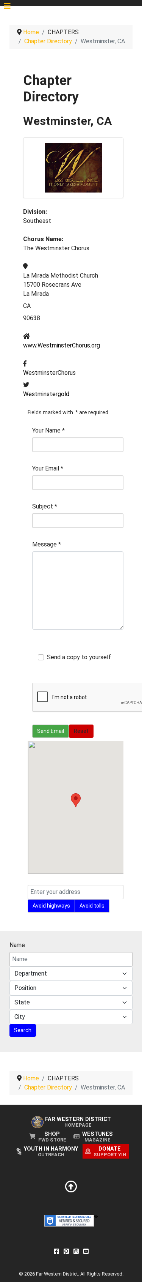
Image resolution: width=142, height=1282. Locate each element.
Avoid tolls (92, 906)
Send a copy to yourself (79, 657)
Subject (44, 506)
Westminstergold (46, 394)
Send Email (50, 731)
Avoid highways (51, 906)
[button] (76, 800)
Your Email (47, 468)
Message (46, 544)
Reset (81, 731)
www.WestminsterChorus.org (61, 345)
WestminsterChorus (49, 372)
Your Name (48, 430)
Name (17, 945)
